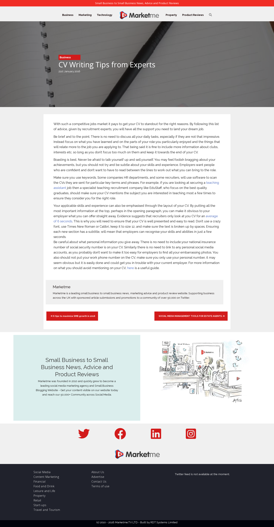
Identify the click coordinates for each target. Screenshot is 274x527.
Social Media (42, 472)
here (130, 268)
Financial (40, 481)
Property (171, 14)
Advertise (97, 477)
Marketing (85, 14)
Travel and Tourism (47, 510)
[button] (210, 15)
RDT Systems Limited (164, 522)
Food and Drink (44, 486)
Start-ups (40, 505)
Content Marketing (46, 477)
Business (67, 14)
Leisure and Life (44, 491)
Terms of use (100, 486)
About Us (97, 472)
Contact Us (98, 481)
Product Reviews (193, 14)
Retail (37, 500)
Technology (104, 14)
